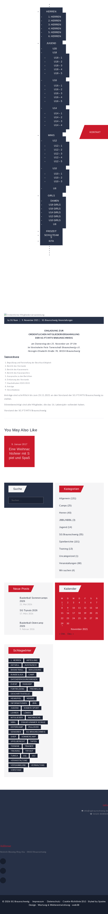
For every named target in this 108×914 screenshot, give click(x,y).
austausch (31, 665)
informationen (19, 703)
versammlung (18, 765)
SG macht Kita (54, 451)
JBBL (34, 703)
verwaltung (38, 765)
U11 (25, 756)
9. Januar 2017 (19, 444)
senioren (16, 732)
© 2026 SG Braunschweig (15, 901)
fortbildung (17, 689)
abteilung (32, 660)
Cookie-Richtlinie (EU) (74, 901)
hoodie (30, 698)
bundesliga (17, 675)
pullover (33, 727)
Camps (63, 505)
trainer (29, 746)
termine (15, 746)
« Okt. (62, 634)
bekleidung (35, 670)
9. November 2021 (30, 320)
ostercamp (17, 727)
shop (13, 737)
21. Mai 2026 (26, 605)
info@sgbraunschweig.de (96, 811)
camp (31, 675)
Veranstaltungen (65, 320)
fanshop (27, 684)
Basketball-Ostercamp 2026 (31, 624)
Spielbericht (18, 741)
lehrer (14, 713)
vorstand (16, 770)
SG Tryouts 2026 (29, 610)
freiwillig (35, 689)
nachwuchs (34, 717)
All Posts (24, 282)
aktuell (15, 665)
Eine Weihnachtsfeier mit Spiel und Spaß (19, 453)
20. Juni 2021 (54, 444)
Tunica (14, 756)
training (15, 751)
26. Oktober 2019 (88, 444)
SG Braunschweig (43, 282)
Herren (63, 513)
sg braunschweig (36, 732)
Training (63, 549)
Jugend (63, 527)
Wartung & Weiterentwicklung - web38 (58, 905)
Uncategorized (67, 556)
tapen (33, 741)
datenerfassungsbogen (24, 679)
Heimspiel (16, 698)
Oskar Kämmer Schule (33, 722)
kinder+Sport (31, 708)
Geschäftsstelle (20, 694)
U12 (33, 756)
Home (13, 282)
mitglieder (17, 717)
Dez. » (71, 634)
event (14, 684)
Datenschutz (53, 901)
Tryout (29, 751)
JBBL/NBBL (65, 520)
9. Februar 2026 (27, 629)
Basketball (17, 670)
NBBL (13, 722)
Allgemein (64, 498)
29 (62, 624)
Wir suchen (65, 570)
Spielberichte (66, 541)
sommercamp (29, 737)
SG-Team (14, 320)
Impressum (38, 901)
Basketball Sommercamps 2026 (33, 599)
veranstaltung (19, 760)
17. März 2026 (26, 614)
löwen (27, 713)
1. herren (16, 660)
